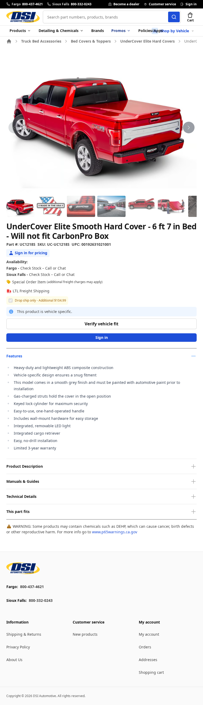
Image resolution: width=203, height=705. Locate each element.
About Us (14, 659)
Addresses (148, 659)
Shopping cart (151, 672)
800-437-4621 (32, 586)
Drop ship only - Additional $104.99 (40, 300)
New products (85, 634)
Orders (145, 646)
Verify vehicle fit (101, 324)
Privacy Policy (18, 646)
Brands (97, 30)
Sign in (101, 337)
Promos (118, 30)
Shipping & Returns (23, 634)
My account (149, 634)
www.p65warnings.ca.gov (114, 531)
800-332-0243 (41, 600)
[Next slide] (189, 127)
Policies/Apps (150, 30)
